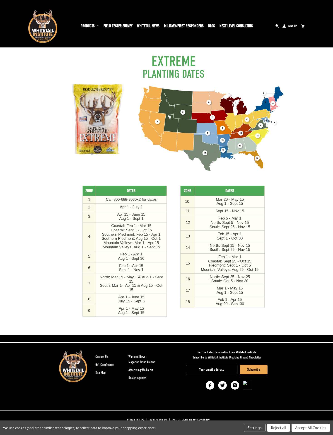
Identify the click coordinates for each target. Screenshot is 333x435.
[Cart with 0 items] (302, 26)
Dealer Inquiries (137, 378)
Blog (211, 26)
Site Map (100, 373)
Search (277, 26)
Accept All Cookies (310, 427)
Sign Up (292, 26)
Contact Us (101, 357)
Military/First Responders (184, 26)
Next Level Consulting (236, 26)
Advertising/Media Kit (140, 370)
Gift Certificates (104, 365)
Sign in (284, 26)
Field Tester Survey (118, 26)
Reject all (278, 427)
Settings (255, 427)
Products (88, 26)
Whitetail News (148, 26)
